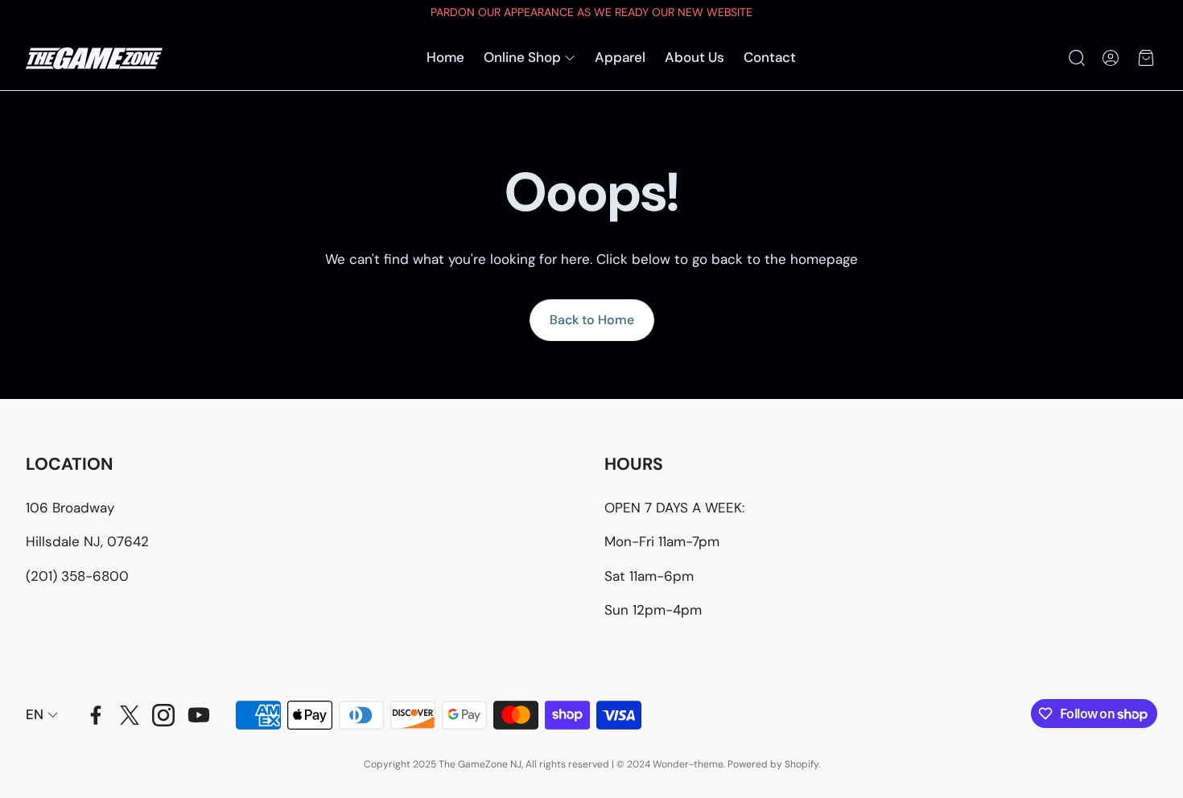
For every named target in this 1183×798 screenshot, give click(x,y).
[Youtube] (199, 715)
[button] (1075, 58)
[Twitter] (129, 715)
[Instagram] (163, 715)
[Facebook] (95, 715)
